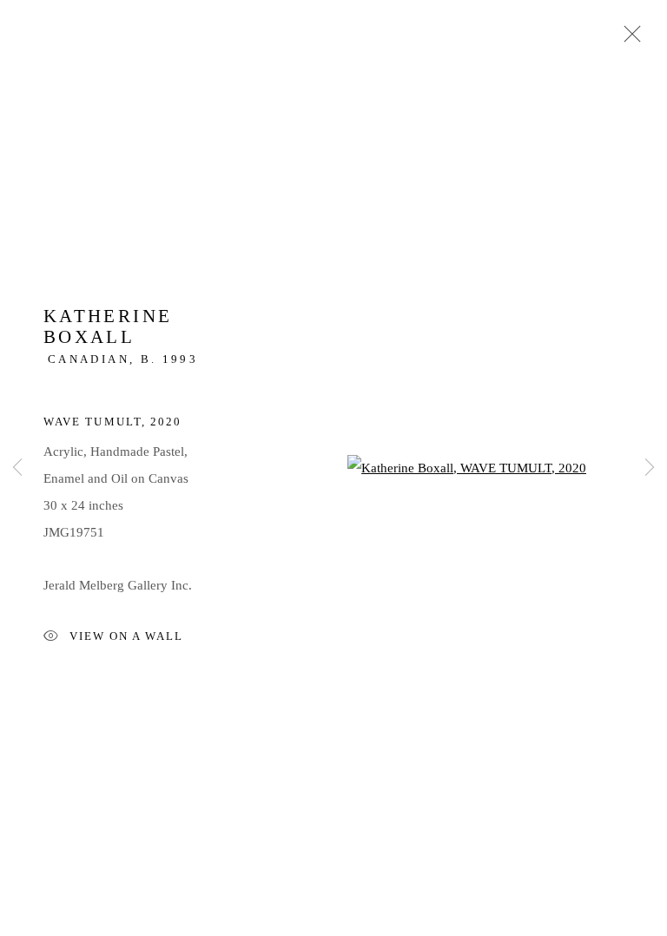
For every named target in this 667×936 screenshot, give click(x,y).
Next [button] (649, 468)
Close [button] (628, 39)
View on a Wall (126, 636)
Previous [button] (17, 468)
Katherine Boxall (107, 326)
